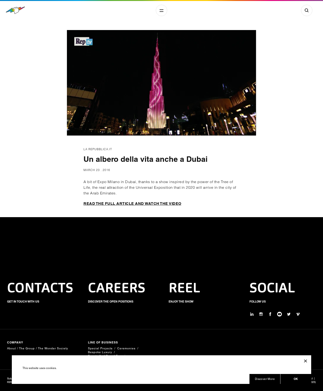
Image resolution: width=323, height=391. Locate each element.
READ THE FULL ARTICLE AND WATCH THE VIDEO (132, 203)
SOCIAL (272, 288)
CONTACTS (40, 288)
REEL (184, 288)
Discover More (265, 379)
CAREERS (116, 288)
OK (296, 379)
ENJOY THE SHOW (181, 301)
